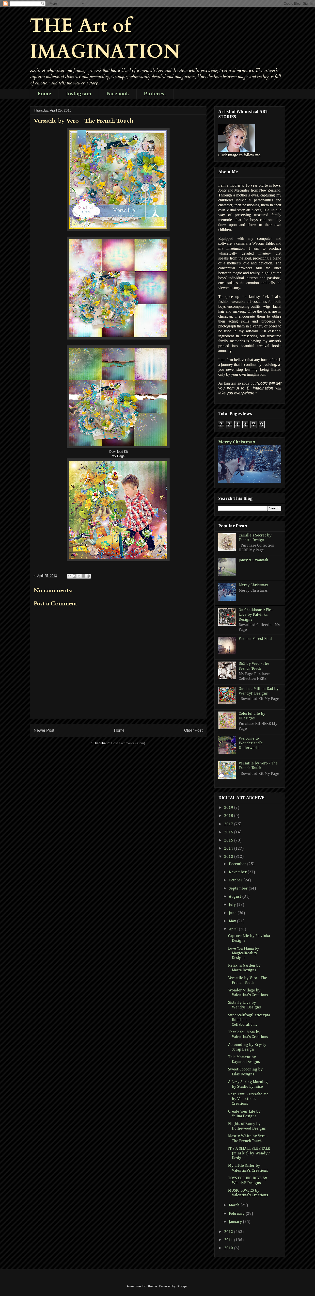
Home (44, 93)
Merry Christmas (236, 442)
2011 (229, 1240)
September (239, 889)
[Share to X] (79, 576)
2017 (229, 824)
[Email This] (69, 576)
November (238, 872)
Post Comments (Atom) (128, 743)
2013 (229, 857)
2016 (229, 832)
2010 (229, 1248)
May (233, 921)
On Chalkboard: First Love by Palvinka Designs (256, 614)
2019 (229, 808)
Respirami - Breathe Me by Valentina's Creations (248, 1099)
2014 (229, 849)
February (237, 1214)
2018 (229, 816)
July (233, 905)
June (233, 913)
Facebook (117, 93)
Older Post (193, 730)
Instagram (78, 93)
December (238, 864)
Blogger (182, 1286)
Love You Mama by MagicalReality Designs (243, 953)
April (234, 929)
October (236, 880)
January (236, 1222)
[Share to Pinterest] (88, 576)
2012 (229, 1232)
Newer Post (44, 730)
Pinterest (155, 93)
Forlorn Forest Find (255, 639)
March (234, 1205)
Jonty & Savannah (253, 560)
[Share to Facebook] (83, 576)
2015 (229, 840)
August (235, 897)
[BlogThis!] (74, 576)
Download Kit (118, 452)
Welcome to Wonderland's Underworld (251, 743)
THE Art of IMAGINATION (105, 39)
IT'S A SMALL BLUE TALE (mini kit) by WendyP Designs (249, 1153)
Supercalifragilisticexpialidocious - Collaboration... (249, 1020)
